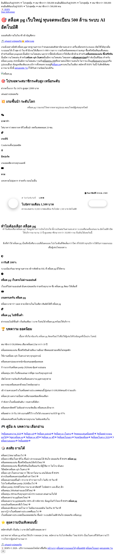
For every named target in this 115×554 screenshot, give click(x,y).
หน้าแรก (51, 548)
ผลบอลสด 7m (21, 68)
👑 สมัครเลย (28, 41)
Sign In (4, 12)
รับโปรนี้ (99, 203)
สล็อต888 (80, 548)
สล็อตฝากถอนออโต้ (66, 548)
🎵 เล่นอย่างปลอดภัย (11, 41)
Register (11, 12)
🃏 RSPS (5, 9)
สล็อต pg (56, 64)
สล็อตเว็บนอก (92, 548)
